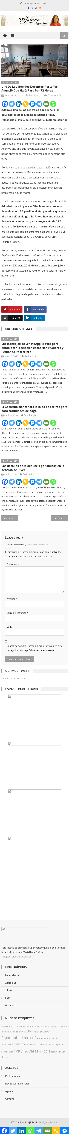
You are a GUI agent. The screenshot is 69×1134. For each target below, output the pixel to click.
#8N (48, 1031)
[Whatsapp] (53, 104)
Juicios (8, 990)
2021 (52, 1038)
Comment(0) (54, 95)
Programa (10, 1005)
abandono (19, 1044)
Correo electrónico (17, 613)
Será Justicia (34, 95)
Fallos (8, 998)
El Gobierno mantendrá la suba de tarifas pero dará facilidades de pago (34, 408)
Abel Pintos (48, 1044)
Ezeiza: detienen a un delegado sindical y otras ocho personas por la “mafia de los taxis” (12, 518)
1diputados (59, 1044)
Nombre (12, 598)
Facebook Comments (38, 544)
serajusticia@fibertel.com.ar (16, 956)
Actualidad (10, 983)
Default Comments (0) (15, 544)
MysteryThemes (50, 1122)
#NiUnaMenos (43, 1038)
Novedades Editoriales (17, 1083)
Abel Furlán (32, 1044)
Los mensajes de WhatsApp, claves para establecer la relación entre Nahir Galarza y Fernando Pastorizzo (32, 347)
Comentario (14, 564)
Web (9, 627)
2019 (47, 1051)
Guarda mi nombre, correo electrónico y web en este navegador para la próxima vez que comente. (35, 648)
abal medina (57, 1051)
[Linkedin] (19, 104)
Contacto (10, 1098)
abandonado (7, 1051)
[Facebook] (5, 104)
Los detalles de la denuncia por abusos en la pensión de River (32, 467)
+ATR (40, 1044)
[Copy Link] (25, 104)
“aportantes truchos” (18, 1037)
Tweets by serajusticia (13, 678)
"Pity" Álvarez (26, 1051)
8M (29, 1031)
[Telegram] (39, 104)
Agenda (9, 1091)
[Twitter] (12, 104)
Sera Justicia (10, 82)
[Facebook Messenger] (32, 104)
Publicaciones (12, 1076)
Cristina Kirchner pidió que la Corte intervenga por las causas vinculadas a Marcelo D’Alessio (61, 518)
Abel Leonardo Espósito (12, 1026)
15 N (41, 1051)
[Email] (46, 104)
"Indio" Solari (39, 1032)
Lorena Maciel (12, 975)
